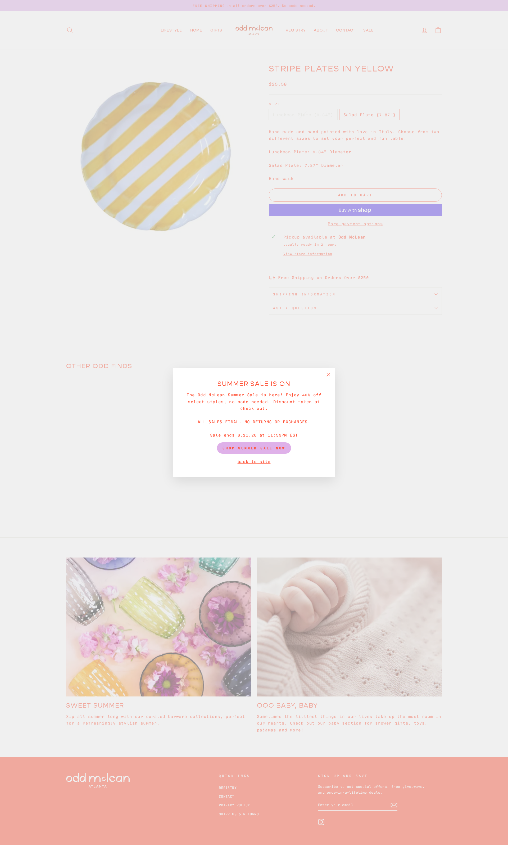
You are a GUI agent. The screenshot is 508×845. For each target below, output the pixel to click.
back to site (254, 461)
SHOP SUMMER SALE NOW (254, 448)
